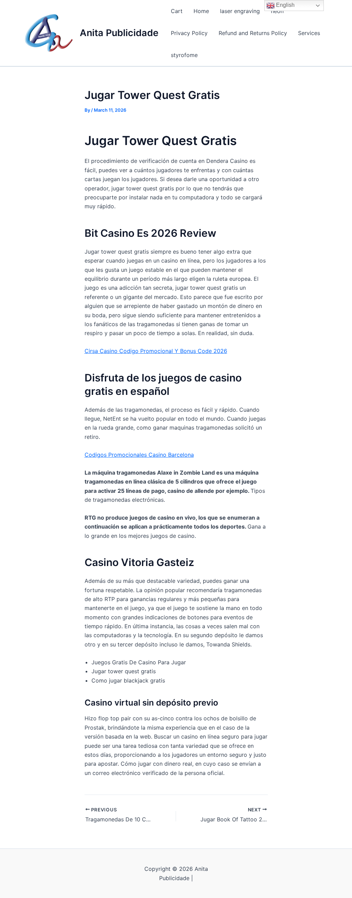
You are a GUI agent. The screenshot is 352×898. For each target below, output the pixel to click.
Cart (177, 11)
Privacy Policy (189, 33)
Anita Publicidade (119, 32)
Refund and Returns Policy (253, 33)
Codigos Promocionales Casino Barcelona (139, 454)
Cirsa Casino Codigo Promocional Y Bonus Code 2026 (156, 350)
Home (201, 11)
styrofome (184, 55)
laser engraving (240, 11)
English (285, 5)
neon (277, 11)
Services (309, 33)
